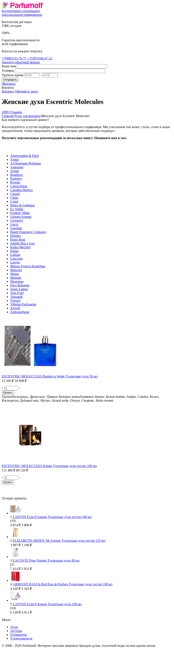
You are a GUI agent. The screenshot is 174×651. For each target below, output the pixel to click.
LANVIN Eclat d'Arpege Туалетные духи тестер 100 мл (52, 517)
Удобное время (12, 75)
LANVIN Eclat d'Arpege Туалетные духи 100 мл (47, 604)
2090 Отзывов (12, 112)
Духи (14, 627)
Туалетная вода (21, 638)
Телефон (8, 70)
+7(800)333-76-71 (14, 58)
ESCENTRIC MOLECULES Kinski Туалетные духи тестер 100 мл (49, 466)
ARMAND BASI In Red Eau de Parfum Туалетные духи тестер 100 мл (62, 584)
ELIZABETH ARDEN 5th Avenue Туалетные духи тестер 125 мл (59, 540)
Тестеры (16, 631)
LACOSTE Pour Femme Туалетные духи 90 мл (46, 560)
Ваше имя (9, 66)
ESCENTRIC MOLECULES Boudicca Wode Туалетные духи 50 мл (50, 376)
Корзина (8, 91)
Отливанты (18, 634)
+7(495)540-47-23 (39, 58)
